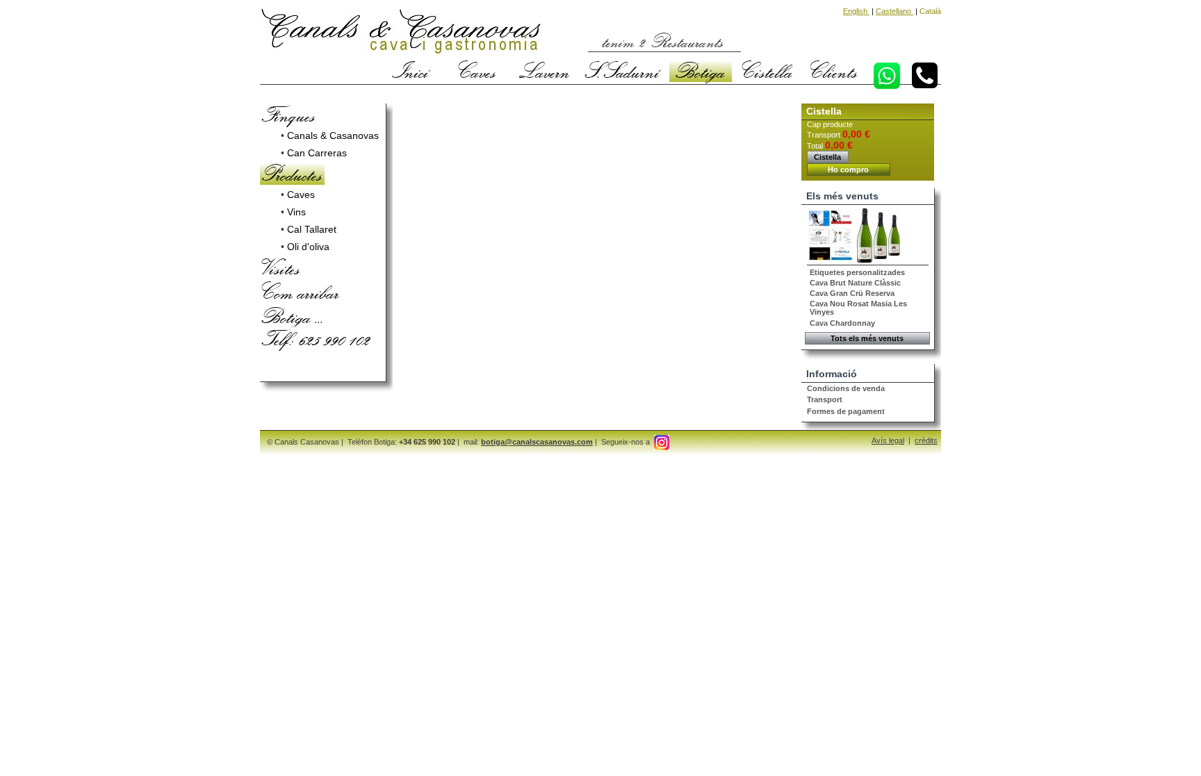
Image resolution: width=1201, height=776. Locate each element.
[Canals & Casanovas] (400, 33)
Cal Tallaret (311, 229)
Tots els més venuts (867, 338)
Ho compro (848, 169)
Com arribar (300, 292)
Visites (281, 267)
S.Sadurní (622, 71)
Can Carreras (317, 152)
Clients (834, 71)
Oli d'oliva (308, 246)
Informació (831, 373)
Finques (289, 115)
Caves (477, 71)
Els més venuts (842, 195)
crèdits (926, 440)
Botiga (700, 71)
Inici (411, 71)
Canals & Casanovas (333, 135)
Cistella (767, 71)
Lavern (544, 71)
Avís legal (888, 440)
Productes (292, 174)
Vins (296, 211)
